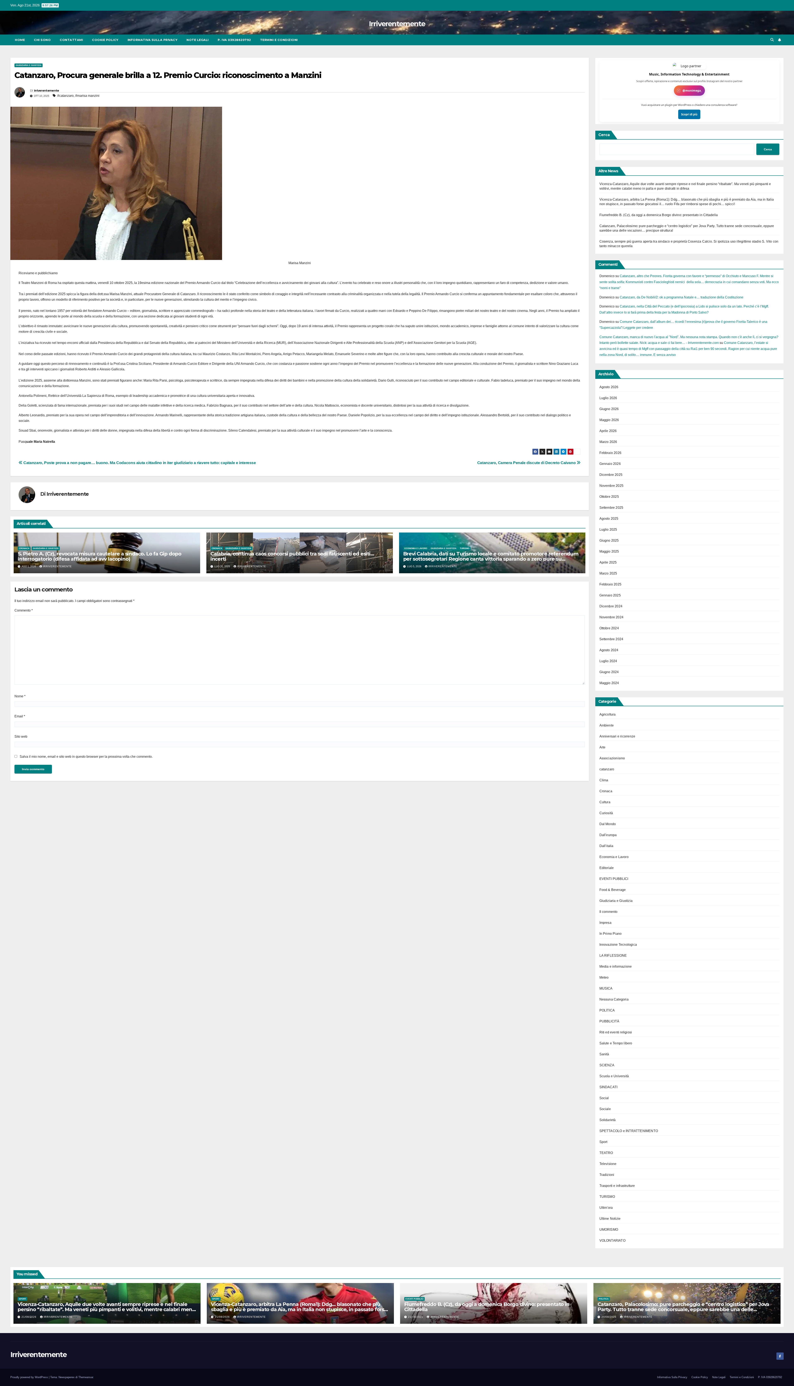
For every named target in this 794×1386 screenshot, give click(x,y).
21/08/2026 (29, 1316)
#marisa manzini (87, 95)
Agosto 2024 (608, 650)
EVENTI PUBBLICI (613, 879)
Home (20, 40)
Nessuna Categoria (614, 999)
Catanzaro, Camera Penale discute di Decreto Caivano (527, 463)
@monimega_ (692, 90)
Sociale (605, 1109)
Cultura (604, 802)
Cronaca (24, 548)
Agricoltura (607, 714)
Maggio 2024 (609, 683)
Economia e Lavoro (415, 548)
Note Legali (198, 40)
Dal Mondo (607, 824)
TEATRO (606, 1153)
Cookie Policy (105, 40)
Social (604, 1098)
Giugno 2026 (609, 409)
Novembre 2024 (611, 617)
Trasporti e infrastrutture (617, 1185)
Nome (19, 696)
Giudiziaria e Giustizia (28, 65)
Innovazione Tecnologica (618, 944)
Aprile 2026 (608, 431)
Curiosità (606, 813)
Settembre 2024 (611, 639)
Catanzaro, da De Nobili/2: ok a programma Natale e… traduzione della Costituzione (681, 297)
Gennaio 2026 (610, 464)
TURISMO (464, 548)
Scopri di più (689, 114)
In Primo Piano (610, 933)
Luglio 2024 (608, 661)
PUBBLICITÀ (609, 1021)
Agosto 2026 (608, 387)
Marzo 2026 (608, 442)
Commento (23, 610)
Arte (602, 747)
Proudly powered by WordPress (29, 1377)
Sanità (604, 1054)
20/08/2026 (609, 1316)
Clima (603, 780)
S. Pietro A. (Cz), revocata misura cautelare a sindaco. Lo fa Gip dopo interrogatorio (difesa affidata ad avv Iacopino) (99, 556)
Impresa (605, 922)
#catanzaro (65, 95)
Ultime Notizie (610, 1218)
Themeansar (85, 1377)
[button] (772, 40)
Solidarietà (607, 1120)
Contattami (71, 40)
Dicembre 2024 (611, 606)
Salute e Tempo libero (615, 1043)
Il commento (608, 911)
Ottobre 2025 (609, 496)
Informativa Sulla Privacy (153, 40)
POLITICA (607, 1010)
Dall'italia (606, 846)
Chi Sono (42, 40)
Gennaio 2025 (610, 595)
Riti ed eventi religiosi (615, 1032)
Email (19, 716)
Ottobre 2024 (609, 628)
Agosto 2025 (608, 518)
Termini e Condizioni (279, 40)
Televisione (608, 1164)
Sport (603, 1142)
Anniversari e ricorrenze (617, 736)
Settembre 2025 (611, 507)
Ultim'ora (606, 1207)
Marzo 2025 (608, 573)
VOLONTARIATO (612, 1240)
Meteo (604, 977)
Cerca (604, 135)
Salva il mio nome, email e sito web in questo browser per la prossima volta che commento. (86, 756)
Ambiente (606, 725)
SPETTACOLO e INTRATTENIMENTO (628, 1131)
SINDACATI (608, 1087)
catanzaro (606, 769)
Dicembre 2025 (611, 474)
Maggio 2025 (609, 551)
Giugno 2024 (609, 672)
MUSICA (606, 988)
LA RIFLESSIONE (613, 955)
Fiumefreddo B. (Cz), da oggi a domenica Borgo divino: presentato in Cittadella (658, 215)
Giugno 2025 (609, 540)
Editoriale (606, 868)
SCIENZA (606, 1065)
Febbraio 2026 (610, 453)
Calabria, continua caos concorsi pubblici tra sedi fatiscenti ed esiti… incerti (292, 556)
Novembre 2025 (611, 485)
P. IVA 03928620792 (234, 40)
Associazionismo (612, 758)
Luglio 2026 (608, 398)
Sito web (20, 736)
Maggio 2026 (609, 420)
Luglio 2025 (608, 529)
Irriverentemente (397, 23)
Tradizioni (606, 1175)
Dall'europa (608, 835)
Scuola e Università (614, 1076)
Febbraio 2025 (610, 584)
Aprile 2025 (608, 562)
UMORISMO (608, 1229)
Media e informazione (615, 966)
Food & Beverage (612, 890)
